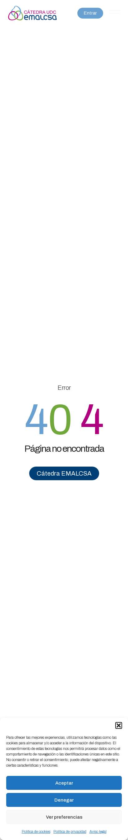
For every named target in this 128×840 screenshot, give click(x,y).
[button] (119, 725)
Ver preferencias (64, 817)
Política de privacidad (69, 831)
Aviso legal (98, 831)
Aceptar (64, 783)
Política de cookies (36, 831)
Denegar (64, 800)
